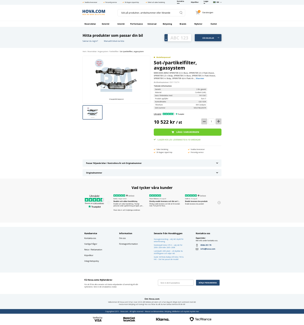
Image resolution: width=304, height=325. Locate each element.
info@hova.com (207, 249)
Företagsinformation (128, 244)
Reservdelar (92, 52)
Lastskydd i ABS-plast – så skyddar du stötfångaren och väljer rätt (168, 252)
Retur (86, 249)
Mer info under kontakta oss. (207, 240)
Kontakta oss (90, 238)
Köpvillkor (88, 255)
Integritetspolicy (91, 261)
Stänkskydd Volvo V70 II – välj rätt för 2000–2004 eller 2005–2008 (168, 246)
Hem (84, 52)
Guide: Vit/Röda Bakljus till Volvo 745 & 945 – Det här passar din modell (169, 258)
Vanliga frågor (90, 244)
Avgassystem (103, 52)
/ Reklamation (95, 249)
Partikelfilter (114, 52)
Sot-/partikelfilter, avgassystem (132, 52)
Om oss (122, 238)
